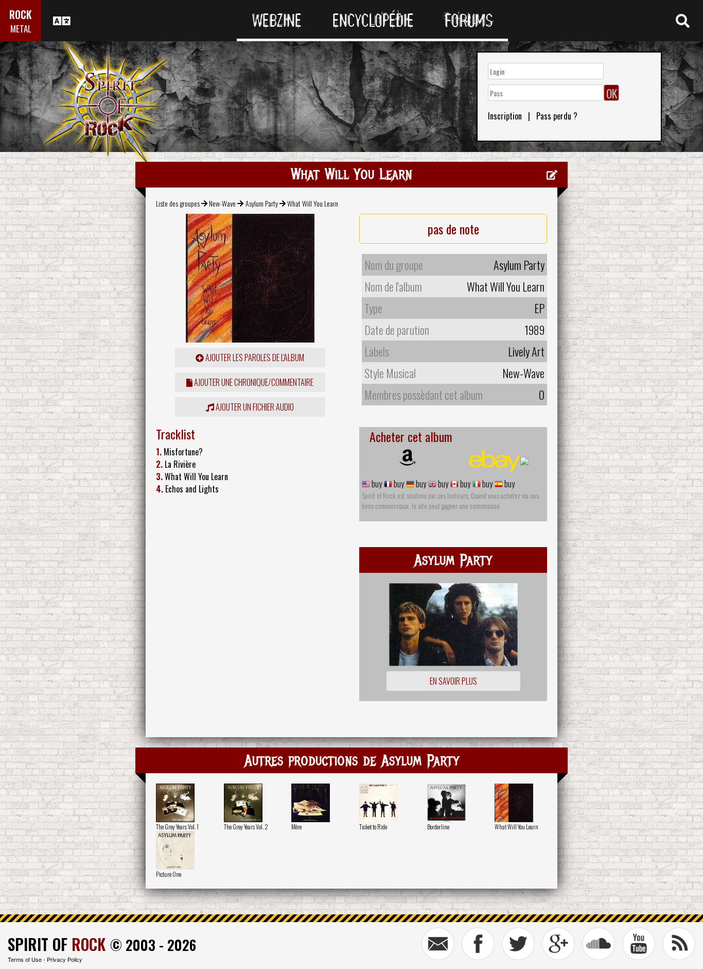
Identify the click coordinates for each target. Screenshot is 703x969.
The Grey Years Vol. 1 (177, 826)
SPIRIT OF (57, 944)
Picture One (168, 874)
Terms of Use (25, 959)
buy (376, 484)
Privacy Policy (64, 959)
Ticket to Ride (373, 826)
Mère (296, 826)
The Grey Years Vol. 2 (246, 826)
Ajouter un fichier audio (254, 407)
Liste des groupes (178, 203)
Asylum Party (261, 203)
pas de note (453, 228)
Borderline (438, 826)
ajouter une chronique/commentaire (252, 382)
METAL (20, 28)
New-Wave (222, 203)
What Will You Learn (516, 826)
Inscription (505, 116)
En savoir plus (453, 681)
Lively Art (526, 351)
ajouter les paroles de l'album (254, 357)
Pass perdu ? (556, 116)
